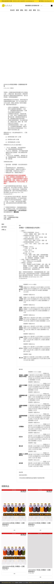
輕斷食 (9, 219)
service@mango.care (30, 1)
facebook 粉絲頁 (25, 582)
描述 (3, 224)
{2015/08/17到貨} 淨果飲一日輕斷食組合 (39, 570)
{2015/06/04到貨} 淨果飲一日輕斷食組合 (13, 567)
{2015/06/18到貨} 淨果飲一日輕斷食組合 (13, 524)
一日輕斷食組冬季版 (12, 217)
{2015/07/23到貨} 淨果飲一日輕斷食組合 (39, 524)
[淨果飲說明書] (14, 48)
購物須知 (16, 212)
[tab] (8, 224)
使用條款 (20, 582)
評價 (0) (4, 229)
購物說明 (16, 582)
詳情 (14, 530)
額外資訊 (4, 227)
